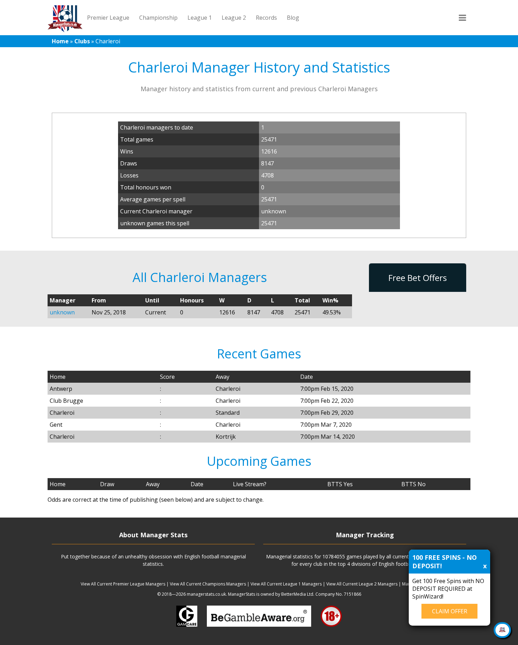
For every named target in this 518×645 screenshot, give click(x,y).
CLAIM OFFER (449, 611)
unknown (62, 312)
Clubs (82, 41)
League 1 (199, 17)
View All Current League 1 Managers (286, 584)
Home (60, 41)
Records (266, 17)
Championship (158, 17)
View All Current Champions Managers (208, 584)
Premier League (108, 17)
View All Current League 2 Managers (361, 584)
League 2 (234, 17)
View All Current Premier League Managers (123, 584)
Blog (293, 17)
